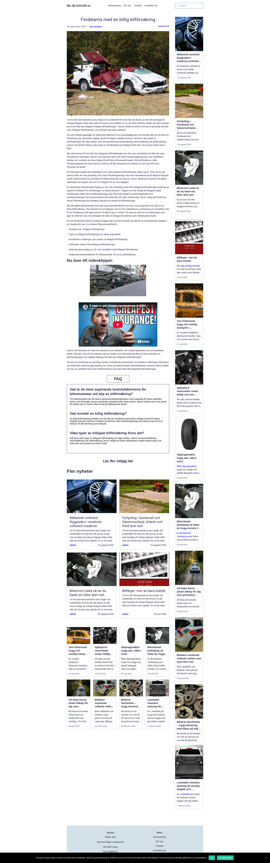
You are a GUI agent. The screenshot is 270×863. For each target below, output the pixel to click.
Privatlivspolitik (225, 858)
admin (73, 545)
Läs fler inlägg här (118, 461)
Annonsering (114, 5)
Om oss (127, 5)
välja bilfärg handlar (190, 265)
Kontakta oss (151, 5)
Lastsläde (185, 794)
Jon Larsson (95, 26)
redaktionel (163, 26)
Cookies (138, 5)
